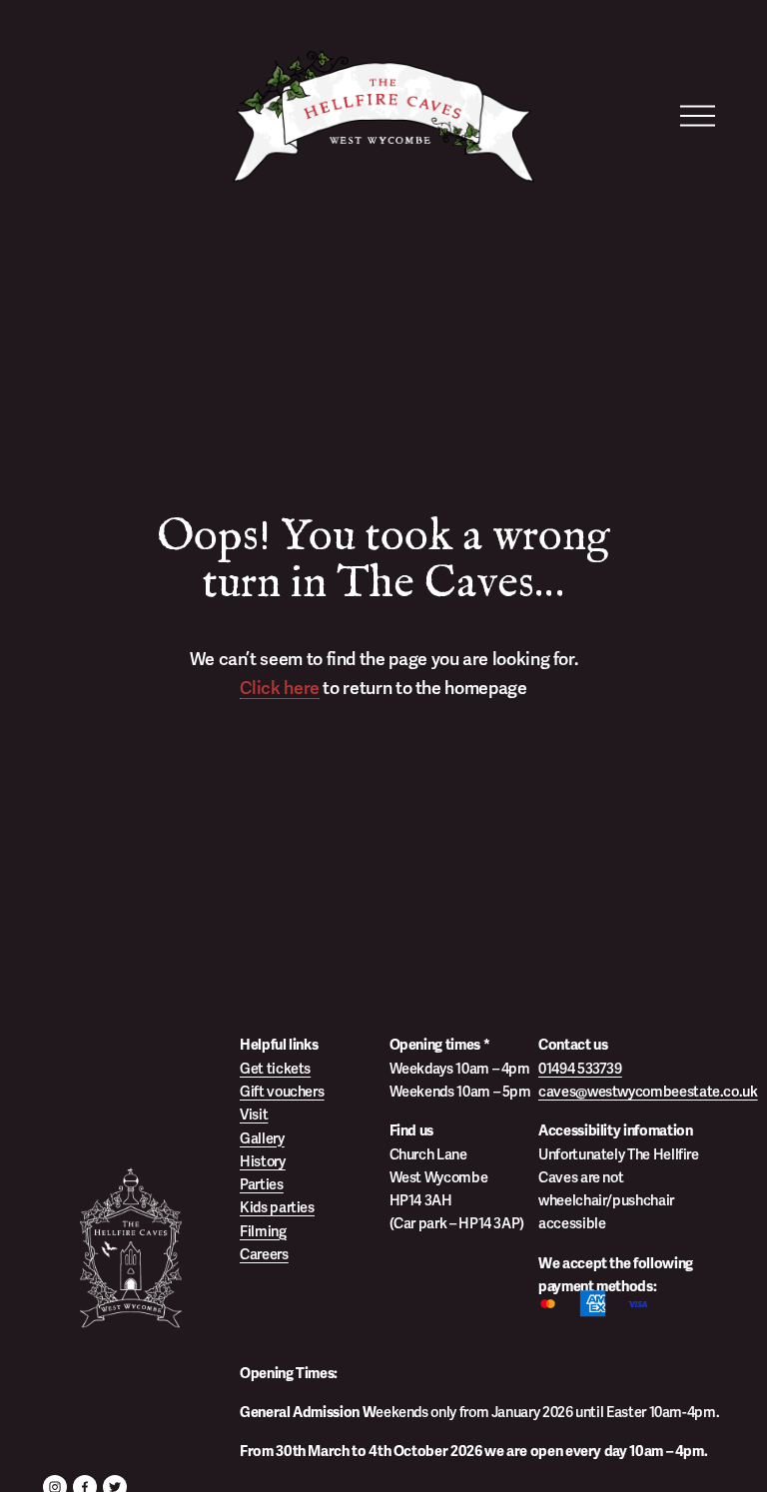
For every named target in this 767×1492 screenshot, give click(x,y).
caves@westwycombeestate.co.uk (648, 1092)
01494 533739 (580, 1069)
